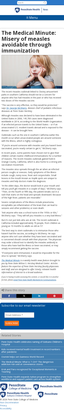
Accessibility (5, 408)
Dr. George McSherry (16, 108)
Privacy (3, 405)
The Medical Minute (10, 260)
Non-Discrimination (9, 402)
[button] (45, 2)
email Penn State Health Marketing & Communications (34, 280)
